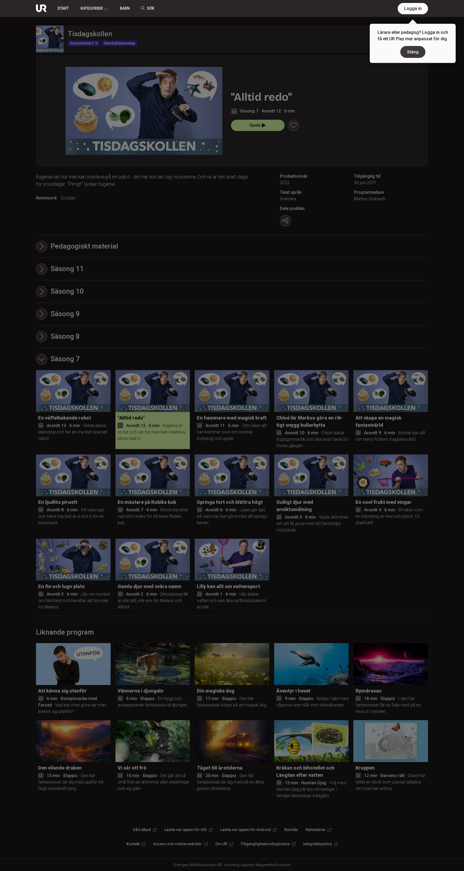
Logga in (413, 8)
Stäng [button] (413, 51)
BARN (125, 8)
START (63, 8)
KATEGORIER (92, 8)
